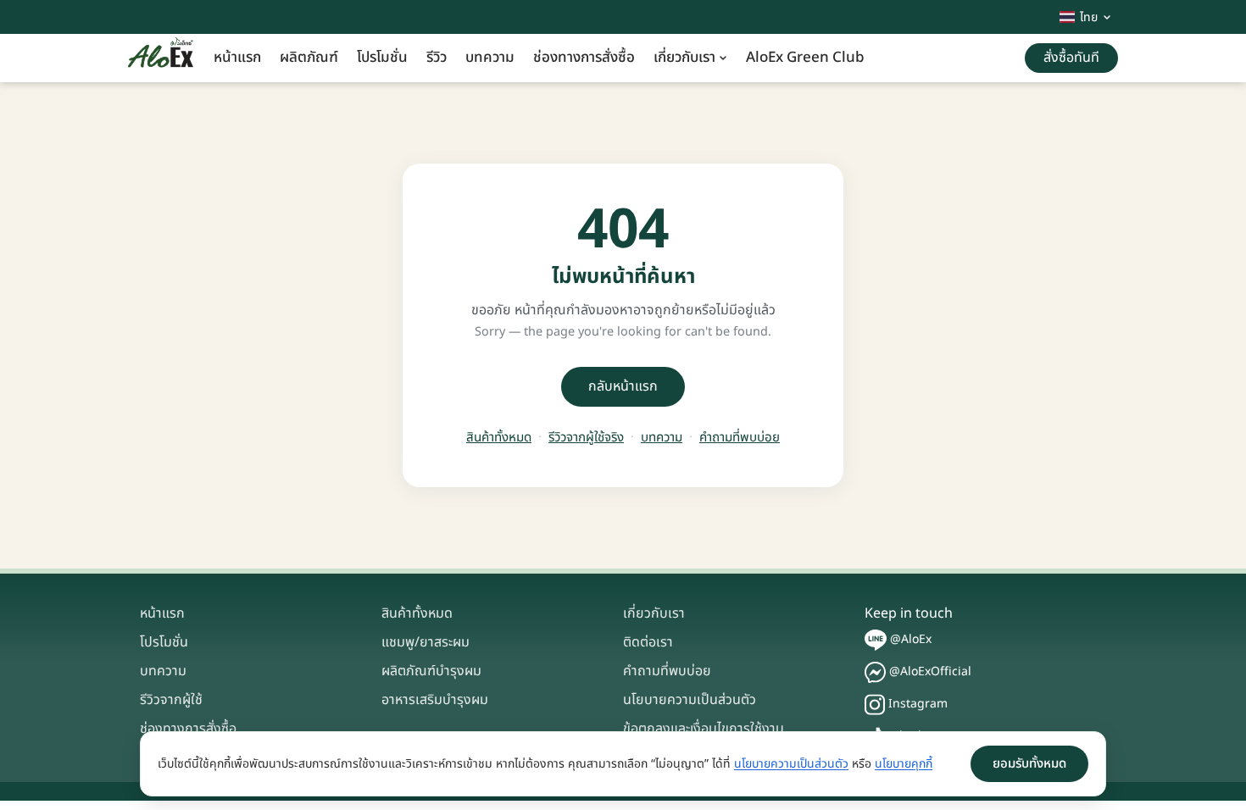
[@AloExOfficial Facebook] (875, 672)
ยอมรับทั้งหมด (1029, 764)
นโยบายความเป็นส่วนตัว (689, 700)
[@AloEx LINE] (876, 640)
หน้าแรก (237, 57)
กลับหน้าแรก (623, 386)
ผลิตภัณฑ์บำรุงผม (431, 671)
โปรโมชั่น (382, 57)
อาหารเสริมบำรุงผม (434, 700)
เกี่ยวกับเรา (684, 57)
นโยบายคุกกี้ (903, 764)
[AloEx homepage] (160, 58)
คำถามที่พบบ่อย (739, 438)
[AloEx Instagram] (875, 704)
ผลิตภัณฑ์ (309, 57)
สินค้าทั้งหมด (498, 438)
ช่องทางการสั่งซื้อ (584, 57)
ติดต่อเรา (648, 642)
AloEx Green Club (805, 57)
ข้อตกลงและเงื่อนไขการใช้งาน (703, 728)
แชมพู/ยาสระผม (425, 642)
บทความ (490, 57)
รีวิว (436, 57)
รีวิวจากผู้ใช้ (171, 700)
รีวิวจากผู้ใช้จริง (586, 438)
